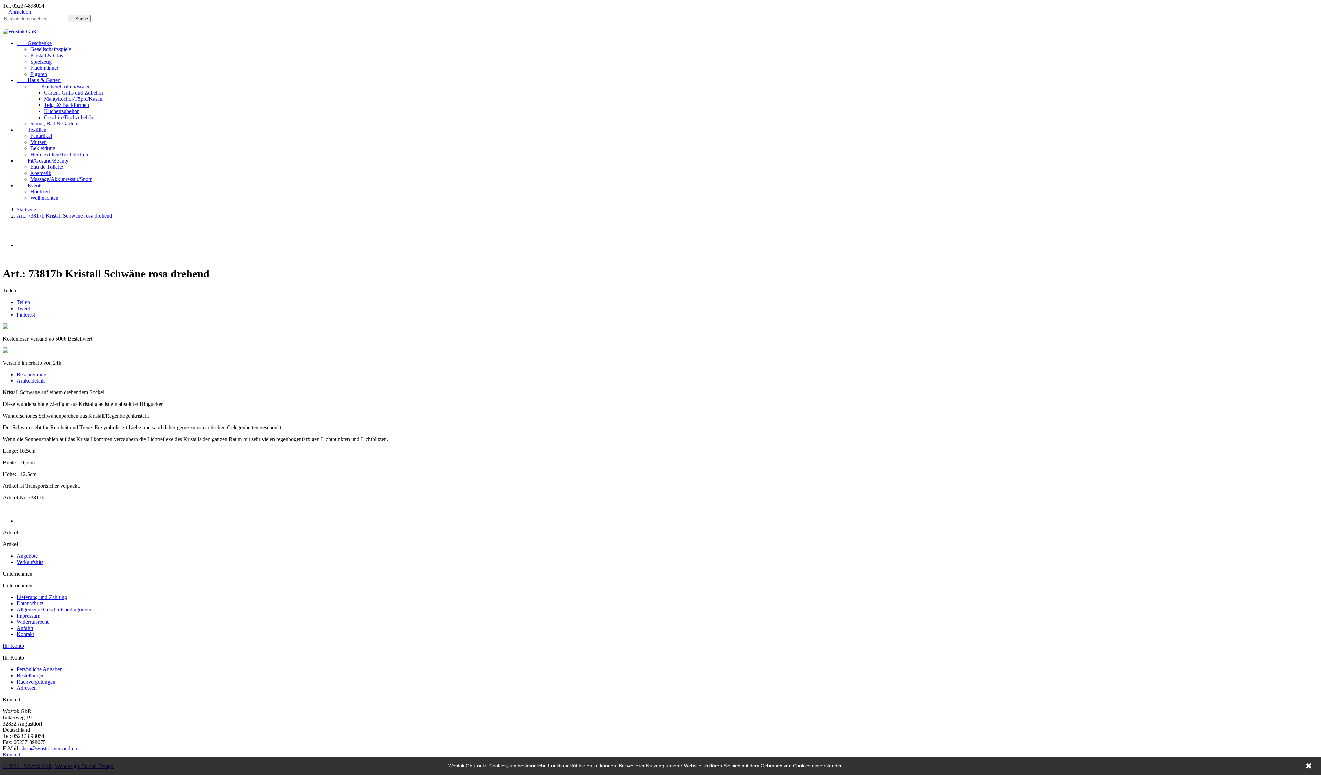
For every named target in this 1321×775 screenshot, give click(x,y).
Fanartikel (41, 136)
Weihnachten (44, 198)
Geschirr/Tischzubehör (68, 117)
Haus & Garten (39, 80)
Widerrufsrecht (33, 622)
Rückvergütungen (36, 682)
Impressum (28, 616)
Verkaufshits (30, 562)
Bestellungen (31, 675)
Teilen (23, 302)
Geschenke (34, 43)
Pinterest (26, 315)
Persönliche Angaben (40, 669)
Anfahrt (25, 628)
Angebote (27, 556)
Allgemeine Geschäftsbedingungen (55, 609)
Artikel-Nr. (15, 497)
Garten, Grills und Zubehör (73, 93)
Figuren (38, 74)
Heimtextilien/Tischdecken (59, 154)
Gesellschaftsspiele (50, 49)
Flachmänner (44, 68)
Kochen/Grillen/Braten (60, 86)
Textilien (31, 130)
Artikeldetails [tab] (31, 381)
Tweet (23, 308)
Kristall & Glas (46, 55)
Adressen (27, 688)
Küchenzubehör (61, 111)
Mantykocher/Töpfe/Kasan (73, 99)
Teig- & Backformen (66, 105)
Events (29, 185)
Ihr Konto (13, 646)
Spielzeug (41, 62)
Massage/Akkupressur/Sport (61, 179)
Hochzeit (40, 192)
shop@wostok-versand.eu (49, 748)
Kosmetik (40, 173)
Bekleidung (42, 148)
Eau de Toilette (46, 167)
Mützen (38, 142)
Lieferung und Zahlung (42, 597)
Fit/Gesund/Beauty (42, 161)
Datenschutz (30, 603)
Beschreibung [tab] (31, 374)
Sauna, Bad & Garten (53, 123)
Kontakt (25, 634)
